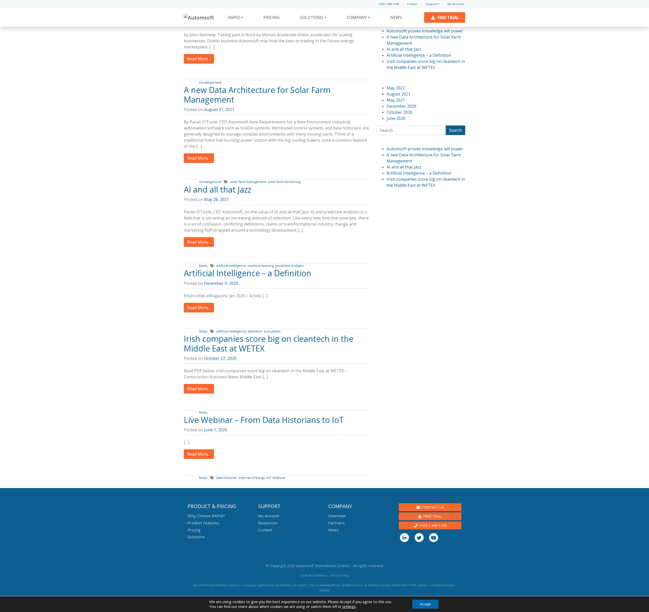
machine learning (261, 265)
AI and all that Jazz (217, 189)
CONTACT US (432, 507)
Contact (412, 4)
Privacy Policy (339, 575)
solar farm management (248, 181)
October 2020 (399, 112)
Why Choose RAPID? (206, 515)
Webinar (279, 477)
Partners (336, 522)
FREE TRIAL (432, 516)
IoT (268, 477)
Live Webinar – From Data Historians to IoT (264, 419)
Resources (267, 522)
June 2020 (396, 118)
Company (357, 17)
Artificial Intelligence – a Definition (248, 273)
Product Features (203, 522)
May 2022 (396, 88)
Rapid (234, 17)
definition (255, 331)
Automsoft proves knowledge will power (425, 31)
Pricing (271, 17)
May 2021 (396, 100)
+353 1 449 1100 (388, 4)
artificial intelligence (231, 265)
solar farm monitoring (284, 181)
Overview (337, 515)
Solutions (311, 17)
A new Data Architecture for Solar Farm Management (257, 94)
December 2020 (401, 106)
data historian (226, 477)
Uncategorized (210, 82)
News (396, 17)
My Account (455, 4)
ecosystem (272, 331)
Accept (425, 604)
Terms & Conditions (313, 575)
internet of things (252, 477)
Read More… (199, 59)
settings (349, 606)
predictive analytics (289, 265)
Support (431, 4)
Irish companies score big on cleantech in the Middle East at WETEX (268, 343)
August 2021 (398, 94)
